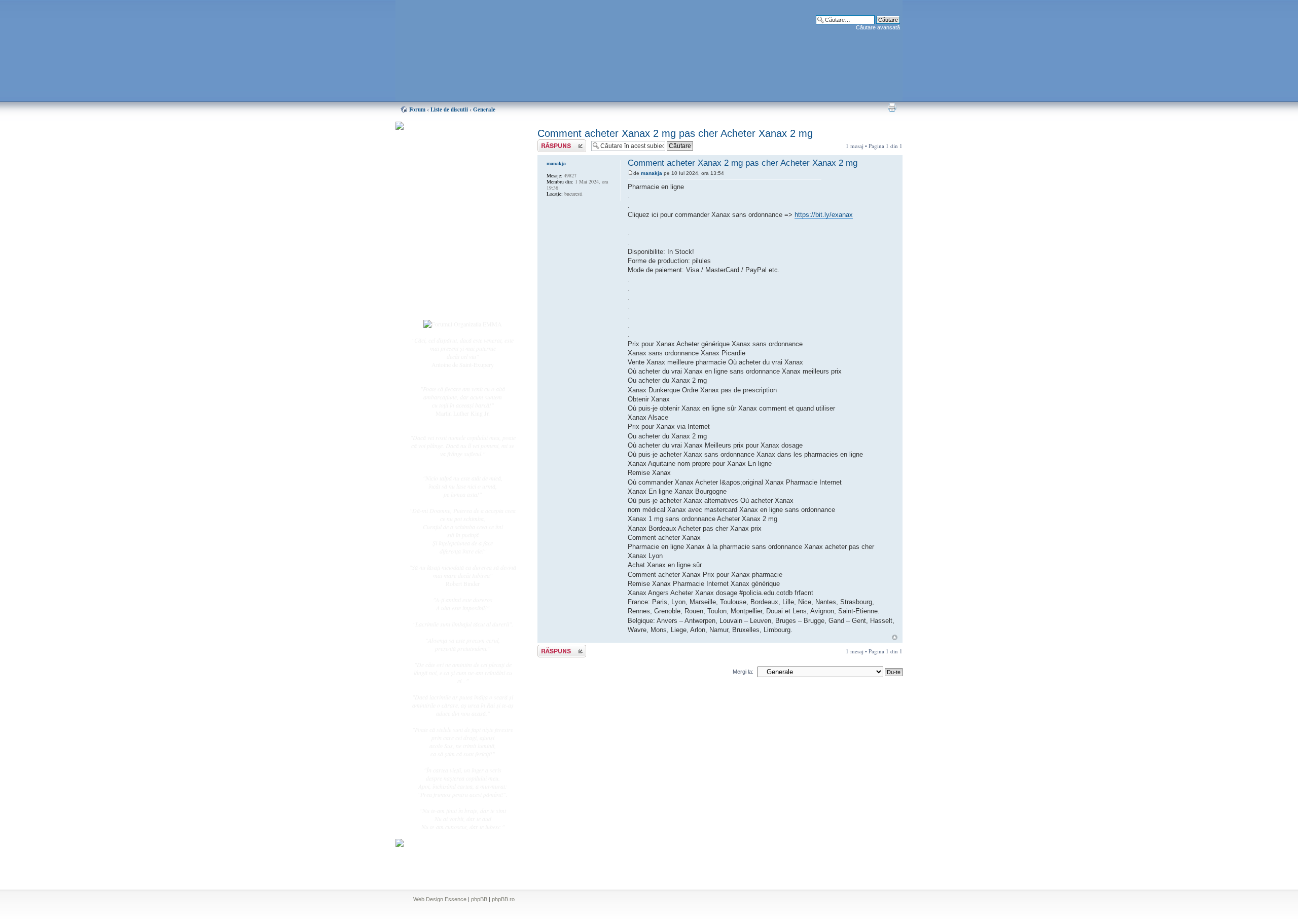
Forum (417, 109)
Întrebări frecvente (451, 251)
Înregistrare (443, 292)
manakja (651, 173)
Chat (435, 199)
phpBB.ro (503, 899)
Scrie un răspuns (556, 143)
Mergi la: (743, 672)
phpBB (479, 899)
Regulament (443, 263)
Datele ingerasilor (450, 240)
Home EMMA (447, 177)
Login (436, 304)
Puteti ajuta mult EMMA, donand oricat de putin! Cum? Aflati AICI (457, 143)
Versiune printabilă (891, 107)
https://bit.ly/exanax (824, 214)
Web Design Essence (439, 899)
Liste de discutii (449, 109)
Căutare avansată (878, 27)
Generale (484, 109)
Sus (894, 637)
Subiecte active (447, 229)
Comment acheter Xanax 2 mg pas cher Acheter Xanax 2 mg (675, 133)
